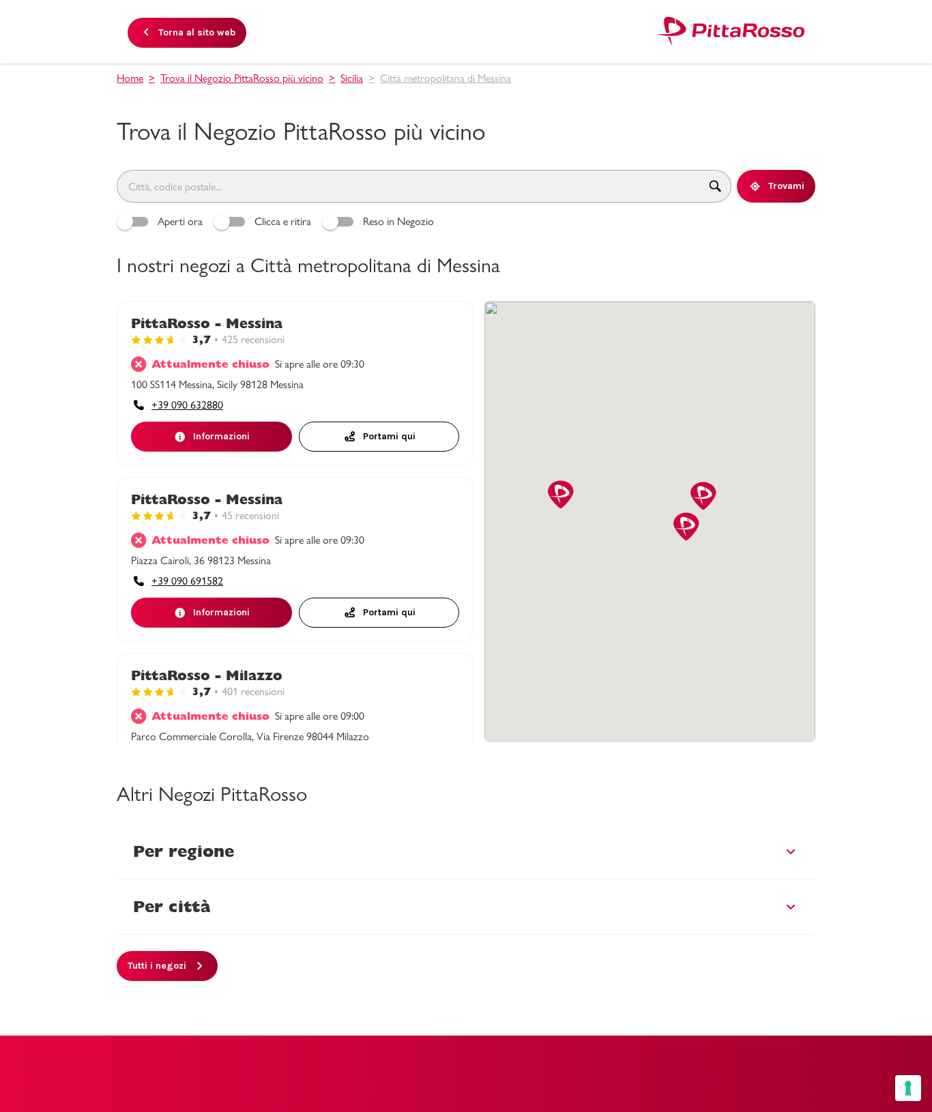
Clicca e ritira (282, 221)
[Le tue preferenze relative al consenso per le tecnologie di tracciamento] (908, 1088)
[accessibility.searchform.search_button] (715, 186)
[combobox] (408, 186)
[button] (561, 495)
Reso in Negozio (398, 221)
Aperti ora (180, 221)
